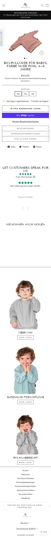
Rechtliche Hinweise (25, 478)
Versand (22, 78)
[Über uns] (25, 300)
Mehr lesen (25, 337)
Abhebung (25, 498)
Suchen (25, 470)
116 (25, 94)
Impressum (25, 474)
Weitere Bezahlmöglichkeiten (25, 121)
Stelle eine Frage (25, 139)
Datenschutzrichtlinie (25, 490)
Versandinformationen (25, 134)
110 (18, 94)
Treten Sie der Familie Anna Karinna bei (24, 506)
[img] (25, 174)
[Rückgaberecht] (25, 431)
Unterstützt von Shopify (25, 535)
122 (32, 94)
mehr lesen (25, 402)
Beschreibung (25, 128)
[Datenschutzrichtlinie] (25, 368)
